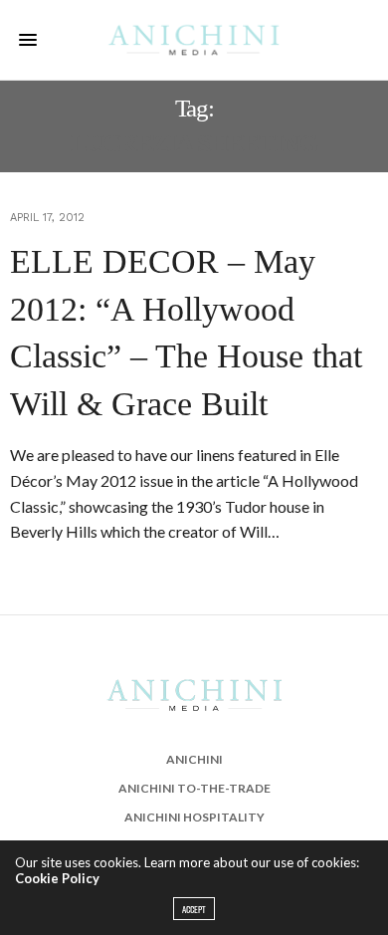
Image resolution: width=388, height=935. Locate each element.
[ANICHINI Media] (194, 40)
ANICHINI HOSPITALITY (194, 817)
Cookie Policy (57, 878)
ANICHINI (194, 759)
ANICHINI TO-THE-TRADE (194, 788)
